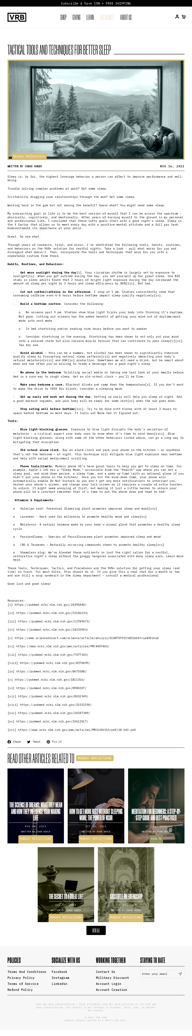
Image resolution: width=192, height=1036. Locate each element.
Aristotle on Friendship (126, 896)
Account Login (108, 984)
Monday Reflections (29, 156)
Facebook (59, 972)
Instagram (60, 978)
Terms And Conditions (27, 972)
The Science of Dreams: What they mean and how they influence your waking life (35, 811)
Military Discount (112, 978)
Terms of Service (23, 984)
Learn (90, 17)
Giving (76, 17)
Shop (63, 17)
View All (96, 930)
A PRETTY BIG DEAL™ (114, 1020)
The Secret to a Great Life (66, 896)
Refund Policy (20, 990)
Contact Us (106, 972)
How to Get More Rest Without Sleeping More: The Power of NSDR (95, 814)
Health (156, 838)
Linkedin (59, 984)
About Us (126, 17)
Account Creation (111, 990)
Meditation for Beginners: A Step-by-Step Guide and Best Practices (156, 814)
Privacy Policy (21, 978)
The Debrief (107, 17)
